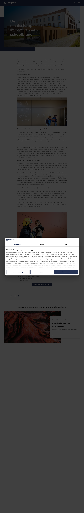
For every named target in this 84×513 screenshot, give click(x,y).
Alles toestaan (66, 272)
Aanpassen (41, 272)
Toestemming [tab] (17, 244)
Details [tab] (42, 244)
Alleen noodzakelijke (18, 272)
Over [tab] (66, 244)
